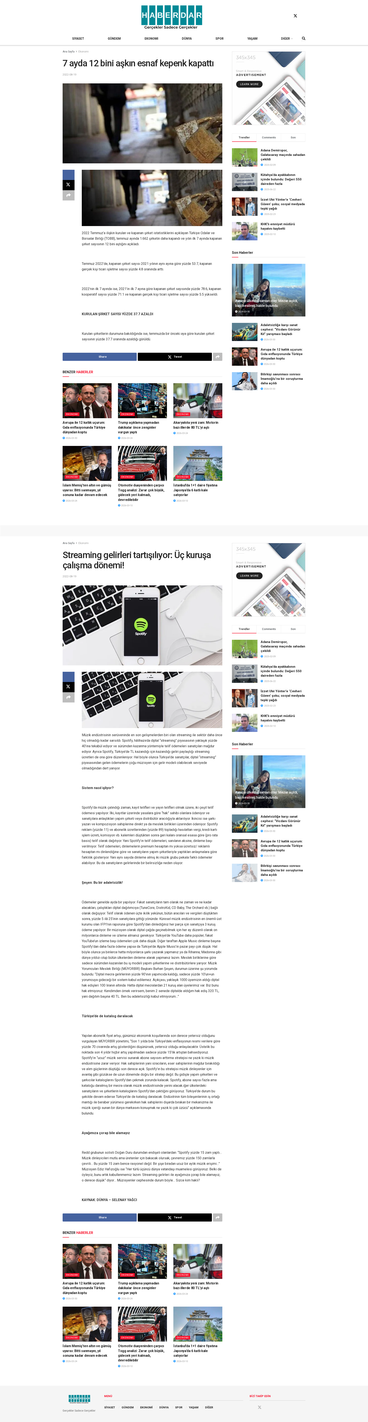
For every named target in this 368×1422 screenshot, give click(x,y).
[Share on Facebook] (69, 175)
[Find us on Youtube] (303, 16)
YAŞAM (252, 38)
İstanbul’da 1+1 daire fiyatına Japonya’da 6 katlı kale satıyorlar (195, 490)
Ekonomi (83, 51)
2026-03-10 (126, 505)
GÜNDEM (114, 38)
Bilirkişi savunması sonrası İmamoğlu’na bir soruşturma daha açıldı (282, 378)
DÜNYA (187, 38)
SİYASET (78, 38)
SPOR (220, 38)
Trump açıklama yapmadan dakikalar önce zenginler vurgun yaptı (138, 427)
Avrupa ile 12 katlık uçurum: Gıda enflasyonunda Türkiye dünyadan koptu (84, 427)
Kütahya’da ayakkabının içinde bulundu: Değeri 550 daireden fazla (281, 179)
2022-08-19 (69, 74)
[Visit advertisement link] (268, 88)
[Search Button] (303, 38)
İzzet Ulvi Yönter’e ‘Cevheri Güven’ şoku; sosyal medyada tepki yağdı (283, 204)
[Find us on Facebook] (287, 16)
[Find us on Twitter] (295, 16)
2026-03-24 (126, 438)
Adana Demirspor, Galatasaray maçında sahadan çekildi (283, 154)
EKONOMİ (151, 38)
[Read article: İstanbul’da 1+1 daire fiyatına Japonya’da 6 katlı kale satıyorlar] (197, 463)
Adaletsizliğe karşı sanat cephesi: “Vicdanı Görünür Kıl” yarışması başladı (280, 329)
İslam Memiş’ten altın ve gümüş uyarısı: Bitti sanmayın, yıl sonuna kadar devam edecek (87, 490)
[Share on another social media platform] (69, 195)
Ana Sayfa (69, 51)
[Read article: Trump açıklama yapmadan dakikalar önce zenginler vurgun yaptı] (142, 400)
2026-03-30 (71, 438)
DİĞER (285, 38)
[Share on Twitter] (69, 185)
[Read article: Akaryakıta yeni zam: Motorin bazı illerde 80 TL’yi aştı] (197, 400)
